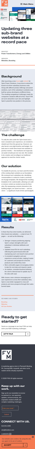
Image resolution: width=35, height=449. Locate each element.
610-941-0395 (6, 426)
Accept (7, 445)
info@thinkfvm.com (7, 430)
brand (18, 81)
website (25, 81)
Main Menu (28, 4)
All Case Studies (6, 306)
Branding (4, 302)
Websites (4, 304)
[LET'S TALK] (28, 334)
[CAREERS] (10, 434)
